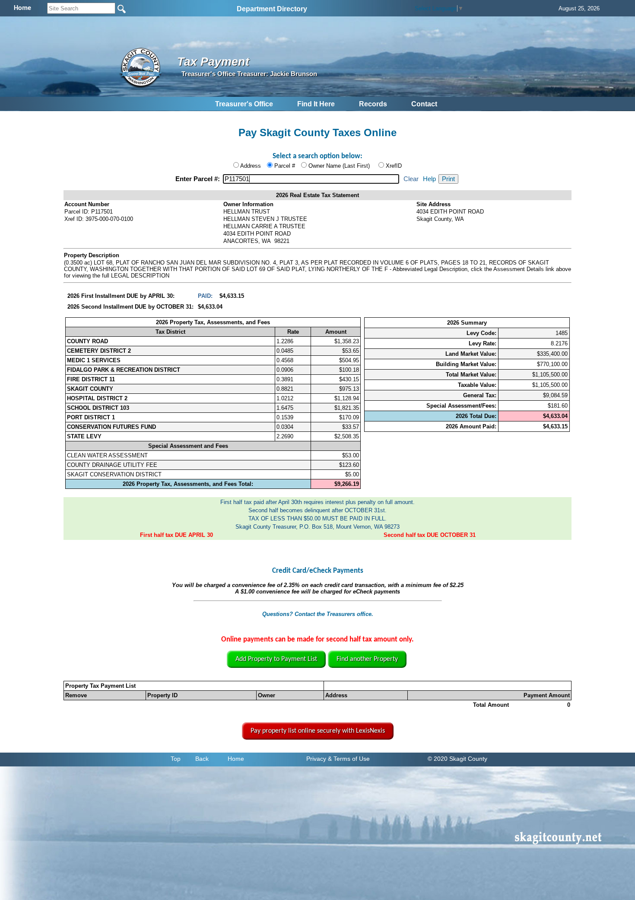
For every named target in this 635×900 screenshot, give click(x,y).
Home (236, 758)
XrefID (394, 166)
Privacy (316, 758)
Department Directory (272, 9)
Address (250, 166)
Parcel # (284, 166)
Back (202, 758)
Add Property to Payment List (276, 659)
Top (176, 758)
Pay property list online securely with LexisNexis (318, 731)
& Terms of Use (349, 758)
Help (429, 179)
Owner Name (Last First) (339, 166)
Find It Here (316, 104)
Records (373, 104)
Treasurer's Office (244, 104)
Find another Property (367, 659)
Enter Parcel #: (198, 179)
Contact (424, 104)
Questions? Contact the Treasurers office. (317, 614)
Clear (411, 179)
